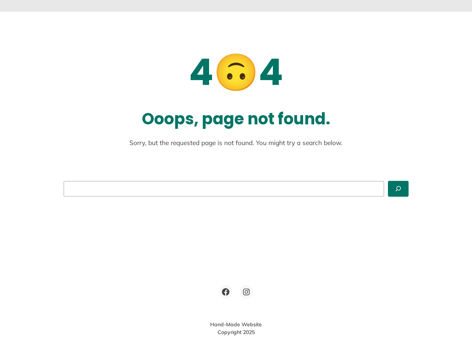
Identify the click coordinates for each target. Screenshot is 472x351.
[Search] (398, 188)
